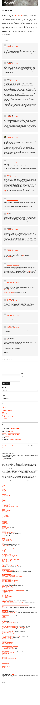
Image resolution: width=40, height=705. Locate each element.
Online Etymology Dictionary (7, 596)
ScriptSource (4, 551)
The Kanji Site (4, 641)
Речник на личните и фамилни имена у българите (11, 636)
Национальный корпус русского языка (9, 626)
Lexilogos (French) (5, 577)
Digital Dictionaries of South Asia (8, 643)
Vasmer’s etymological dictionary (8, 622)
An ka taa (3, 649)
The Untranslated (5, 515)
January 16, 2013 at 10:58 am (12, 80)
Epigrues (3, 498)
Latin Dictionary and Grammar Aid (8, 570)
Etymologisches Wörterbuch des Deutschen (10, 565)
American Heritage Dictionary (7, 539)
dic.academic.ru (5, 610)
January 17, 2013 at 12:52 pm (12, 200)
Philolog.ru (4, 617)
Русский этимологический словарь (8, 612)
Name (22, 373)
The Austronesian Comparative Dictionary (9, 647)
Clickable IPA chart (5, 545)
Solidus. (3, 419)
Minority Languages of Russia (7, 620)
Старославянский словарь (7, 630)
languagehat (11, 12)
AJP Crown (9, 249)
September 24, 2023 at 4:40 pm (13, 327)
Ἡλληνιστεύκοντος (6, 527)
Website (22, 380)
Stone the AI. (11, 430)
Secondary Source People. (7, 410)
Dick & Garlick (4, 524)
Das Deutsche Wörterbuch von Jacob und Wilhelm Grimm (12, 563)
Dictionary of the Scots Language (8, 561)
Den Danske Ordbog (6, 569)
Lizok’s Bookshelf (5, 501)
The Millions (4, 517)
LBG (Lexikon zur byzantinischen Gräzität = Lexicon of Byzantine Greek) (15, 605)
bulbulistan (4, 526)
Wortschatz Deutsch (5, 564)
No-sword (4, 494)
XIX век (3, 509)
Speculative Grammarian (6, 656)
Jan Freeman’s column (9, 658)
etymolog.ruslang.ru (5, 615)
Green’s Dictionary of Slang (7, 540)
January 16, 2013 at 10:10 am (12, 63)
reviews (9, 256)
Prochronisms (16, 15)
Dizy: (3, 585)
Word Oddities (4, 657)
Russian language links (6, 623)
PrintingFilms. (4, 418)
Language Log (4, 521)
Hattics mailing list (5, 663)
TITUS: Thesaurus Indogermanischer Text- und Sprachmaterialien (14, 556)
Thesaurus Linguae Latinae (7, 571)
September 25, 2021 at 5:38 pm (13, 300)
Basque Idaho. (12, 431)
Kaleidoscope (4, 486)
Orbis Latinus (4, 606)
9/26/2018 (5, 270)
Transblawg (4, 496)
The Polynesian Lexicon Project (8, 648)
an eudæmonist (5, 491)
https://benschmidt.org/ (8, 286)
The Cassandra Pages (6, 495)
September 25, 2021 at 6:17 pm (13, 315)
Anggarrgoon (4, 522)
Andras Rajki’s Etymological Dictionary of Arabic (11, 559)
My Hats (3, 449)
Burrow (23, 255)
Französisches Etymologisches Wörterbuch (10, 580)
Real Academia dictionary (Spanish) (8, 581)
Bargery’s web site (5, 651)
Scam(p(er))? (4, 413)
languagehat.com (4, 3)
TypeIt (3, 544)
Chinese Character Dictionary (7, 638)
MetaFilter (4, 490)
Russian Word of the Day (6, 632)
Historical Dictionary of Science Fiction (9, 654)
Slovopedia (4, 607)
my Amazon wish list (6, 459)
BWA (8, 175)
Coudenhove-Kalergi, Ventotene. (8, 405)
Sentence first (4, 529)
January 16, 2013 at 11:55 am (12, 116)
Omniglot (3, 550)
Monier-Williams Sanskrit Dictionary (8, 644)
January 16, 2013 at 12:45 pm (12, 137)
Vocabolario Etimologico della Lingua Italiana (10, 584)
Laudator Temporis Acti (6, 512)
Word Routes (4, 528)
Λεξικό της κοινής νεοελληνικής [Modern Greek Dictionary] (13, 602)
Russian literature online (6, 625)
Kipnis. (3, 415)
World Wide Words (5, 595)
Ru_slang (4, 621)
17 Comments (18, 12)
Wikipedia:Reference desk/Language (9, 548)
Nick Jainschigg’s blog (6, 666)
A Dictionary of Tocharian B (7, 637)
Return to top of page (20, 702)
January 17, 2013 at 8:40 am (12, 176)
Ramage (3, 668)
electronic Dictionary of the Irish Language (10, 587)
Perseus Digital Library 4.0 (7, 599)
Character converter (5, 659)
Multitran (3, 538)
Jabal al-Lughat (5, 523)
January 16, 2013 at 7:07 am (12, 46)
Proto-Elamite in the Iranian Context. (8, 416)
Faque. (3, 409)
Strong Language (5, 533)
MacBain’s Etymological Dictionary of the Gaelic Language (13, 590)
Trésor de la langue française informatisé (9, 572)
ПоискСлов (4, 611)
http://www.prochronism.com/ (9, 292)
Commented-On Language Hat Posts (9, 445)
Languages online (5, 653)
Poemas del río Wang (6, 504)
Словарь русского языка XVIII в (8, 631)
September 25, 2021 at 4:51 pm (13, 282)
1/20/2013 (29, 271)
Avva (3, 493)
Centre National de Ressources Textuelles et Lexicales (12, 576)
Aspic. (3, 412)
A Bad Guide (4, 502)
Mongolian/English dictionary (7, 642)
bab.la (3, 543)
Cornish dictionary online (6, 591)
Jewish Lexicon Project (6, 554)
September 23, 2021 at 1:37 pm (13, 265)
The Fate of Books (5, 516)
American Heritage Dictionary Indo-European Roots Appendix (13, 558)
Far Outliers (4, 499)
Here (17, 16)
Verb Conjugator (5, 594)
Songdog (3, 485)
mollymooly (4, 433)
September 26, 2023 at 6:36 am (13, 339)
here (22, 15)
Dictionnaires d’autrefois (6, 579)
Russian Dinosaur (5, 507)
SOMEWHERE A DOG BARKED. (14, 433)
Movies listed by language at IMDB (8, 652)
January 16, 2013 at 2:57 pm (12, 162)
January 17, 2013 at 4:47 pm (12, 250)
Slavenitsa (4, 618)
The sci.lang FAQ (5, 549)
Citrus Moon (4, 667)
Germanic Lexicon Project (7, 560)
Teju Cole (13, 674)
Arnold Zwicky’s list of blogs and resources (10, 536)
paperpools (4, 500)
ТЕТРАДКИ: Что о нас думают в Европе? (10, 506)
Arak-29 (3, 592)
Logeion (3, 600)
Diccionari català (5, 582)
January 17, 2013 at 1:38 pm (12, 214)
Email (22, 376)
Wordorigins (4, 546)
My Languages (4, 447)
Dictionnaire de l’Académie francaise (9, 575)
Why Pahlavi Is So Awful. (10, 426)
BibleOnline (4, 553)
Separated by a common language (8, 532)
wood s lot (4, 489)
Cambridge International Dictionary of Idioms (10, 555)
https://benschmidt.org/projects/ (9, 289)
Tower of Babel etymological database (9, 597)
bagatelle (5, 190)
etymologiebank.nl (5, 567)
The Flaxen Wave (5, 505)
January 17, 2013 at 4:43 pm (12, 229)
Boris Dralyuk (4, 511)
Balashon (4, 531)
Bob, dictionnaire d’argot (6, 574)
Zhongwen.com (5, 639)
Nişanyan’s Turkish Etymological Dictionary (10, 646)
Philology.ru (4, 616)
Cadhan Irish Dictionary (6, 589)
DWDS (3, 566)
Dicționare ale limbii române (7, 586)
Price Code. (4, 407)
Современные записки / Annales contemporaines (11, 633)
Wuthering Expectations (6, 510)
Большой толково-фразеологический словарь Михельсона (13, 627)
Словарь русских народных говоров (9, 628)
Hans (3, 426)
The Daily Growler (5, 488)
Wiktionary (4, 541)
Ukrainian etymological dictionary (8, 635)
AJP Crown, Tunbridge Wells (12, 198)
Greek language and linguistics (7, 601)
